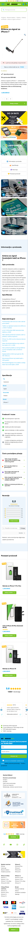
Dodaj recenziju (14, 520)
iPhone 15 (3, 894)
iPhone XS (17, 872)
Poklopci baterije (19, 889)
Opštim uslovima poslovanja (12, 763)
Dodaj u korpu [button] (9, 592)
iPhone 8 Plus (18, 866)
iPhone (3, 866)
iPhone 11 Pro (5, 879)
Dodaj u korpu (14, 103)
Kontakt (5, 781)
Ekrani (17, 887)
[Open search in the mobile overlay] (14, 9)
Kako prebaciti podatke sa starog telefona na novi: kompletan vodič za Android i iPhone (13, 349)
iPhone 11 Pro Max (6, 881)
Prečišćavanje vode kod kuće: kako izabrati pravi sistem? (13, 322)
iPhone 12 (18, 876)
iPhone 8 (17, 864)
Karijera (5, 779)
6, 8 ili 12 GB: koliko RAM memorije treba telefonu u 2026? (13, 331)
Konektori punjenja (20, 892)
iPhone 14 (3, 890)
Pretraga (23, 528)
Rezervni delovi (11, 17)
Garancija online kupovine (10, 725)
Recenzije (15, 169)
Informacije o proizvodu (15, 161)
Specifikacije (15, 165)
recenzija (14, 1)
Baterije (17, 894)
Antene (18, 17)
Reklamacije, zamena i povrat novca (12, 787)
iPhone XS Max (5, 876)
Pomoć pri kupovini (8, 785)
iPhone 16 (3, 896)
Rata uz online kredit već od (11, 67)
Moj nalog (23, 4)
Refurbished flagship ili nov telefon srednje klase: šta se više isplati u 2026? (13, 363)
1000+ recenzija (7, 731)
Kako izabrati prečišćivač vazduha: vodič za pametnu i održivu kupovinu (13, 335)
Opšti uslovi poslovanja (9, 783)
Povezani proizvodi (15, 174)
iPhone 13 (17, 883)
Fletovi (17, 890)
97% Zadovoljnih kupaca (9, 729)
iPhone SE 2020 (5, 883)
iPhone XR (18, 870)
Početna (3, 17)
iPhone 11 (3, 877)
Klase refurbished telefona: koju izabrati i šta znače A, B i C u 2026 (13, 344)
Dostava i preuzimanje (9, 778)
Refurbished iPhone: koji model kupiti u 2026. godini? (12, 359)
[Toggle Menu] (3, 4)
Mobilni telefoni (5, 864)
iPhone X (17, 868)
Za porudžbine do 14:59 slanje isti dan (13, 727)
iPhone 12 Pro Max (20, 881)
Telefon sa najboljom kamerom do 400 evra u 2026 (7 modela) (14, 327)
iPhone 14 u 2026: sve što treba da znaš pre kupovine (14, 340)
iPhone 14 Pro (5, 892)
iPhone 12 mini (19, 877)
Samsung (3, 868)
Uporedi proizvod (8, 74)
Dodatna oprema (5, 872)
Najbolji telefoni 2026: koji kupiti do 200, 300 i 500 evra (13, 355)
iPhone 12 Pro (19, 879)
